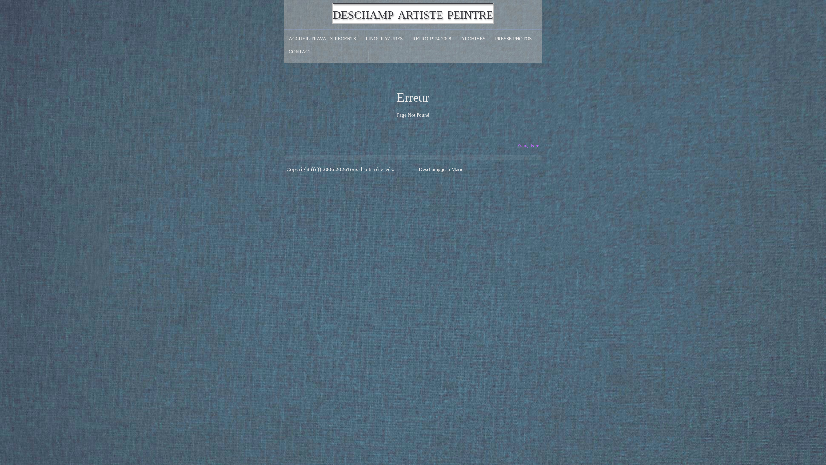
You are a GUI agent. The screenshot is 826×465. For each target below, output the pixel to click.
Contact (300, 51)
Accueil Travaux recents (322, 38)
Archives (473, 38)
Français (528, 145)
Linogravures (384, 38)
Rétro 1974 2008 (431, 38)
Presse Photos (513, 38)
